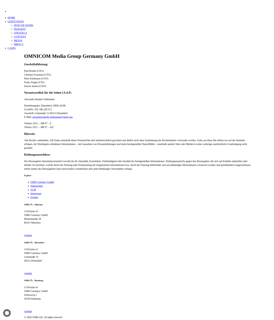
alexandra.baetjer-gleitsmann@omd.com (52, 117)
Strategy (20, 33)
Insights (20, 29)
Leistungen (16, 21)
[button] (7, 313)
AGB (33, 189)
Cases (12, 48)
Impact (18, 44)
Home (11, 17)
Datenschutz (36, 186)
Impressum (35, 193)
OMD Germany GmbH (42, 182)
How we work (23, 25)
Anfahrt (28, 235)
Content (20, 36)
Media (18, 40)
